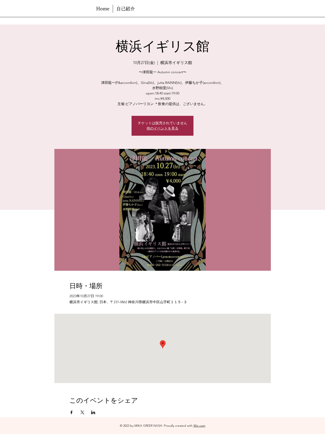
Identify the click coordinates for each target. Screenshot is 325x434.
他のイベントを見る (162, 128)
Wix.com (199, 426)
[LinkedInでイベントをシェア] (93, 412)
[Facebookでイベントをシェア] (71, 412)
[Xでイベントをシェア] (82, 412)
